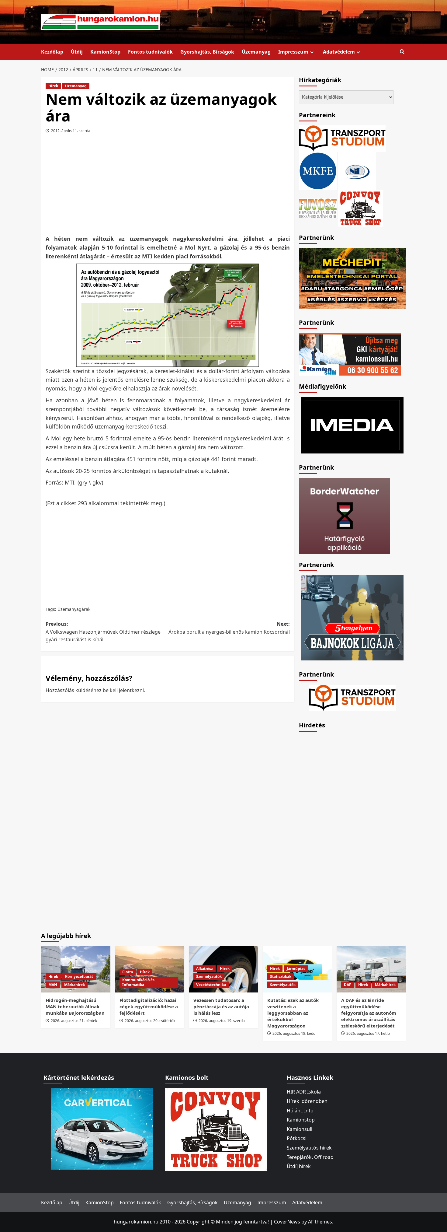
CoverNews (287, 1221)
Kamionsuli (299, 1129)
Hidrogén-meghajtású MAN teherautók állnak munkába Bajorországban (75, 1006)
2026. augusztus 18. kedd (293, 1033)
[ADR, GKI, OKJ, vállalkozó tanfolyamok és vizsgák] (342, 138)
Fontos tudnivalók (150, 51)
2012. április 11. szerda (70, 130)
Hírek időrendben (307, 1101)
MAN (52, 984)
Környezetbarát (79, 976)
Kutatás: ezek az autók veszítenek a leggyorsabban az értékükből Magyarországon (293, 1013)
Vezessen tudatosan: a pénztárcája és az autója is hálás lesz (221, 1006)
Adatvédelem (339, 51)
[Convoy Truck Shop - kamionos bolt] (360, 208)
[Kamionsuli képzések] (350, 353)
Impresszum (293, 51)
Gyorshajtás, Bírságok (207, 51)
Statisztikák (280, 976)
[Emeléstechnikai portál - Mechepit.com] (352, 278)
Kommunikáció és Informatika (138, 982)
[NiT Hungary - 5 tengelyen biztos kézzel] (352, 617)
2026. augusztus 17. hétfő (368, 1033)
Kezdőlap (52, 51)
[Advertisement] (167, 186)
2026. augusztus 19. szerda (222, 1020)
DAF (347, 984)
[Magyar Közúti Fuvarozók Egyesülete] (318, 170)
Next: (228, 628)
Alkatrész (204, 968)
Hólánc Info (300, 1110)
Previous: (103, 632)
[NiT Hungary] (357, 170)
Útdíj (77, 51)
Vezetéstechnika (211, 984)
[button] (402, 52)
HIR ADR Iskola (304, 1091)
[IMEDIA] (352, 425)
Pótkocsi (297, 1138)
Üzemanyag (256, 51)
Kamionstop (301, 1119)
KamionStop (105, 51)
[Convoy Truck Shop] (216, 1129)
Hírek (53, 86)
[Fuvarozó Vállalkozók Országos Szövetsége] (318, 208)
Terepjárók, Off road (310, 1157)
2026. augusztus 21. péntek (74, 1020)
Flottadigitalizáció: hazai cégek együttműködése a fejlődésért (149, 1006)
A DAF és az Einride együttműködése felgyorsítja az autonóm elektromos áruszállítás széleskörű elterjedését (368, 1013)
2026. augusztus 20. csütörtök (150, 1020)
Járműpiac (296, 968)
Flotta (127, 972)
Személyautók (209, 976)
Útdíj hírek (299, 1166)
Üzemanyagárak (73, 609)
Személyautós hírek (309, 1147)
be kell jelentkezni (123, 690)
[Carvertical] (102, 1128)
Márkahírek (74, 984)
